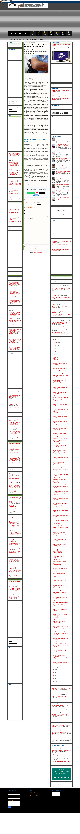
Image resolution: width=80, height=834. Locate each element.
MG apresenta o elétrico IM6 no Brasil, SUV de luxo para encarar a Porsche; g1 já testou (14, 288)
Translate (17, 46)
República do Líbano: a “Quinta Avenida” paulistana (14, 552)
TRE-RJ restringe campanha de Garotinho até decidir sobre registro (14, 396)
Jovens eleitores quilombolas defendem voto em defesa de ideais (63, 185)
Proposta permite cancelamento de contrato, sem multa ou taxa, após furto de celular (14, 518)
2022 (54, 672)
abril (54, 354)
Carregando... (11, 228)
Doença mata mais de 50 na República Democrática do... (60, 632)
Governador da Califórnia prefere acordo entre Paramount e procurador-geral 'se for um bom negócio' (15, 314)
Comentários (12, 103)
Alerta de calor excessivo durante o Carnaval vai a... (59, 446)
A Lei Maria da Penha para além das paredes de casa (14, 400)
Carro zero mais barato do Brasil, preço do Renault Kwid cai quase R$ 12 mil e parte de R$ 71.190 (15, 301)
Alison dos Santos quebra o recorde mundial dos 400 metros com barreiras (14, 180)
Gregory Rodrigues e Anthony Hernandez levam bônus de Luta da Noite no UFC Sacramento (14, 490)
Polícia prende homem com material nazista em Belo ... (59, 434)
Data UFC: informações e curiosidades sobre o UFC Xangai (13, 474)
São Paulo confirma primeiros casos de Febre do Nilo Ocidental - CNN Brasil (15, 213)
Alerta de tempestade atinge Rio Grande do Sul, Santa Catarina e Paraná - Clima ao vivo (14, 336)
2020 (54, 675)
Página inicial (36, 247)
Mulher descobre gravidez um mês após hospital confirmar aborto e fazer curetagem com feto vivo (63, 198)
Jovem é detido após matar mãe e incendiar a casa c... (59, 641)
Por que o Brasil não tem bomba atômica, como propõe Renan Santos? (14, 419)
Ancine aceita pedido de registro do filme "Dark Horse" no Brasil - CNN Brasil (14, 205)
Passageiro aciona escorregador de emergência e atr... (59, 429)
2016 (54, 681)
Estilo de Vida (29, 207)
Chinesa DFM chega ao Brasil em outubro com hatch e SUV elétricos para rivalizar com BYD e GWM (15, 297)
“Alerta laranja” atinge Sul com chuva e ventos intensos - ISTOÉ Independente (14, 345)
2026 (54, 339)
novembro (55, 343)
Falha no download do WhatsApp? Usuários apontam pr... (59, 574)
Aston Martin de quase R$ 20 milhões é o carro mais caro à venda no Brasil (14, 560)
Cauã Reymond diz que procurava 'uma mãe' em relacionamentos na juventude (14, 506)
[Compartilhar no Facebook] (38, 202)
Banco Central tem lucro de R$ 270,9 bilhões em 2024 (59, 448)
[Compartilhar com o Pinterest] (39, 202)
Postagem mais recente (29, 246)
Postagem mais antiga (43, 246)
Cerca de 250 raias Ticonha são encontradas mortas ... (58, 554)
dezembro (55, 342)
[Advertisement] (40, 21)
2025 (54, 341)
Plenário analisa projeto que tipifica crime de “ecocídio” (14, 529)
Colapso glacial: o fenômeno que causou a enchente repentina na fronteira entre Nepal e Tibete (14, 436)
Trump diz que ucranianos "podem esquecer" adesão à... (59, 523)
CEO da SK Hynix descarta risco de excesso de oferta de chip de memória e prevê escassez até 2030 (14, 548)
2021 (54, 674)
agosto (55, 348)
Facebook (36, 195)
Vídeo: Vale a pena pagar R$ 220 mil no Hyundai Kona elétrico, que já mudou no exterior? (15, 574)
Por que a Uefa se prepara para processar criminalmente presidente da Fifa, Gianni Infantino (14, 424)
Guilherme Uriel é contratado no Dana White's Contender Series (14, 479)
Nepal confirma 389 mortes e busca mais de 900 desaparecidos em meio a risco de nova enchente (14, 174)
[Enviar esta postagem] (33, 202)
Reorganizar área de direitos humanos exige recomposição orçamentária (59, 755)
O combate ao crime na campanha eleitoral (59, 696)
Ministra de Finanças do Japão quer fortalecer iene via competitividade (14, 540)
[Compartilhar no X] (36, 202)
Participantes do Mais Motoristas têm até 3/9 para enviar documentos (14, 597)
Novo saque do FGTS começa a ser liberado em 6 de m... (59, 559)
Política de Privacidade (34, 795)
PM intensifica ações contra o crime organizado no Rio (61, 708)
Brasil (53, 785)
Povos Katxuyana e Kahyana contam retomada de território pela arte (62, 165)
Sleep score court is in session (57, 285)
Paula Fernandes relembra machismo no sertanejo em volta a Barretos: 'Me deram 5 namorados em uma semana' (14, 158)
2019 (54, 677)
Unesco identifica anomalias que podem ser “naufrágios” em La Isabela (14, 582)
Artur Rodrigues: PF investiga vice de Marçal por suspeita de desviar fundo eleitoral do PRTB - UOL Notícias (15, 222)
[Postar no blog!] (35, 202)
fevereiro (55, 357)
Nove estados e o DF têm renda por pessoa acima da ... (59, 393)
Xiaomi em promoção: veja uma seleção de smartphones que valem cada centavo (59, 333)
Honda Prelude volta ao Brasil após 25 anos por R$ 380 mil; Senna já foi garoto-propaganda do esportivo (14, 284)
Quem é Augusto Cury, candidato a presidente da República (14, 544)
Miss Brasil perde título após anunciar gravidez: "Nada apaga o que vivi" (15, 510)
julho (55, 349)
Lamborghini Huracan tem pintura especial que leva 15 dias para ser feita (15, 567)
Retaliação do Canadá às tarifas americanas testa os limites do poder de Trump (14, 154)
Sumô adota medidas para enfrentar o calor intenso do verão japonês (15, 194)
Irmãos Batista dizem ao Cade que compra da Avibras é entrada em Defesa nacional (15, 318)
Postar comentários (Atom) (37, 252)
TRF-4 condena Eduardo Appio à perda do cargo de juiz (14, 404)
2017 (54, 680)
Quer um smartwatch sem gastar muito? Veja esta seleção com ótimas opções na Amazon (60, 329)
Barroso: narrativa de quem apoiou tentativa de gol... (59, 453)
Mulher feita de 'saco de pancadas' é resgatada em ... (59, 656)
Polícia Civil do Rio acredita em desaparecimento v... (58, 497)
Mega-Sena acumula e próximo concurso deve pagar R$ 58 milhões (63, 138)
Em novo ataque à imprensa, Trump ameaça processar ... (59, 564)
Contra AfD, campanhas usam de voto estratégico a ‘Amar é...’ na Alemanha (15, 324)
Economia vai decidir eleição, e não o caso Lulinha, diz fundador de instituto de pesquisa (14, 432)
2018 (54, 678)
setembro (55, 346)
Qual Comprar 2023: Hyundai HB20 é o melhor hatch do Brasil (14, 564)
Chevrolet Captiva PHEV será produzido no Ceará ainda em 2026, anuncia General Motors (14, 292)
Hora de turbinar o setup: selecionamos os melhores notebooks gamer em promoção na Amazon (61, 323)
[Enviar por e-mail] (34, 202)
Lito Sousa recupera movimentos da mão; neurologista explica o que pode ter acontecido (14, 589)
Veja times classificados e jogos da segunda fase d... (59, 374)
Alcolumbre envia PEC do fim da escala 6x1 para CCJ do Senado (63, 172)
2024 (54, 669)
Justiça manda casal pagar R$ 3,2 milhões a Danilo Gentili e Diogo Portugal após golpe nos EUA (15, 498)
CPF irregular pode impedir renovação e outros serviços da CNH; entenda (14, 585)
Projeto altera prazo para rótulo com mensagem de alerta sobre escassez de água (14, 526)
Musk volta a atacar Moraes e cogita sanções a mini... (59, 501)
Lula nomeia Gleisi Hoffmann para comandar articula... (59, 383)
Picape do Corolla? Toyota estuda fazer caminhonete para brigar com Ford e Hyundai (15, 571)
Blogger (49, 810)
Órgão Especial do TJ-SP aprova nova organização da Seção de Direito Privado (14, 392)
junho (55, 351)
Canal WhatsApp (31, 193)
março (55, 355)
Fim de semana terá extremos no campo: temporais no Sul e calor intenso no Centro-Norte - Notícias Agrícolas (15, 341)
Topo (77, 832)
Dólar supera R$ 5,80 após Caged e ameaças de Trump (59, 545)
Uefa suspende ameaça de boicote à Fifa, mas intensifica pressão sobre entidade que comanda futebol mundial (14, 189)
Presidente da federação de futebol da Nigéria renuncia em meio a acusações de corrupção (14, 197)
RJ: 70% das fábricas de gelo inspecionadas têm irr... (58, 552)
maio (55, 352)
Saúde (33, 207)
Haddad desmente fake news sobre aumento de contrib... (59, 622)
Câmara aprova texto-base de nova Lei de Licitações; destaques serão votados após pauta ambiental (15, 534)
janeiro (55, 667)
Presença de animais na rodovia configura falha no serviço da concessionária (14, 408)
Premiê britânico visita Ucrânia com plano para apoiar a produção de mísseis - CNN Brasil (14, 209)
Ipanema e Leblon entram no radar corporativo (14, 554)
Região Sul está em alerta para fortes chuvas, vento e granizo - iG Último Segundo (14, 348)
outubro (55, 345)
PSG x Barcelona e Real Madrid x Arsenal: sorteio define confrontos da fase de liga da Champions (15, 184)
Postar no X (42, 193)
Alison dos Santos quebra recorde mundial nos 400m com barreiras (15, 593)
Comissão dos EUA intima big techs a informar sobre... (59, 441)
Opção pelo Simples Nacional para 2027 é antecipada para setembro (63, 159)
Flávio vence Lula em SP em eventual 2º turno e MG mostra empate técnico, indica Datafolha (14, 308)
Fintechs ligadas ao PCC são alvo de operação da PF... (59, 648)
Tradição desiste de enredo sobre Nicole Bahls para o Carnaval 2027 (15, 502)
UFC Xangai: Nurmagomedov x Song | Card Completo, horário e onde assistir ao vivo (14, 486)
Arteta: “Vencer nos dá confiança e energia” (59, 691)
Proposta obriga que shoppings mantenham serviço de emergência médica (14, 522)
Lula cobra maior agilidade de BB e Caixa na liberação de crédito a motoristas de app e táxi (63, 145)
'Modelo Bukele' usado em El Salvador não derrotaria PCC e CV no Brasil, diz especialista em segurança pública (14, 169)
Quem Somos (32, 793)
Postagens (12, 101)
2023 (54, 671)
